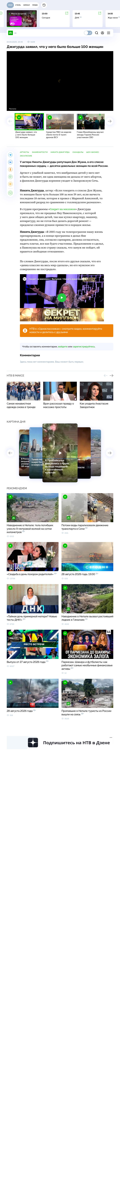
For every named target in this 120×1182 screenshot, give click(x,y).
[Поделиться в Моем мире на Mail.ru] (10, 184)
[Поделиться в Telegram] (10, 155)
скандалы (77, 152)
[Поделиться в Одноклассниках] (10, 169)
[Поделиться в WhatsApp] (10, 177)
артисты (24, 152)
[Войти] (102, 32)
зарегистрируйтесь (84, 346)
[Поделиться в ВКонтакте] (10, 162)
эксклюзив (26, 156)
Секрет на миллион (62, 209)
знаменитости (40, 152)
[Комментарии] (10, 193)
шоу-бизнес (92, 152)
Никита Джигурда (60, 152)
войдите (62, 346)
